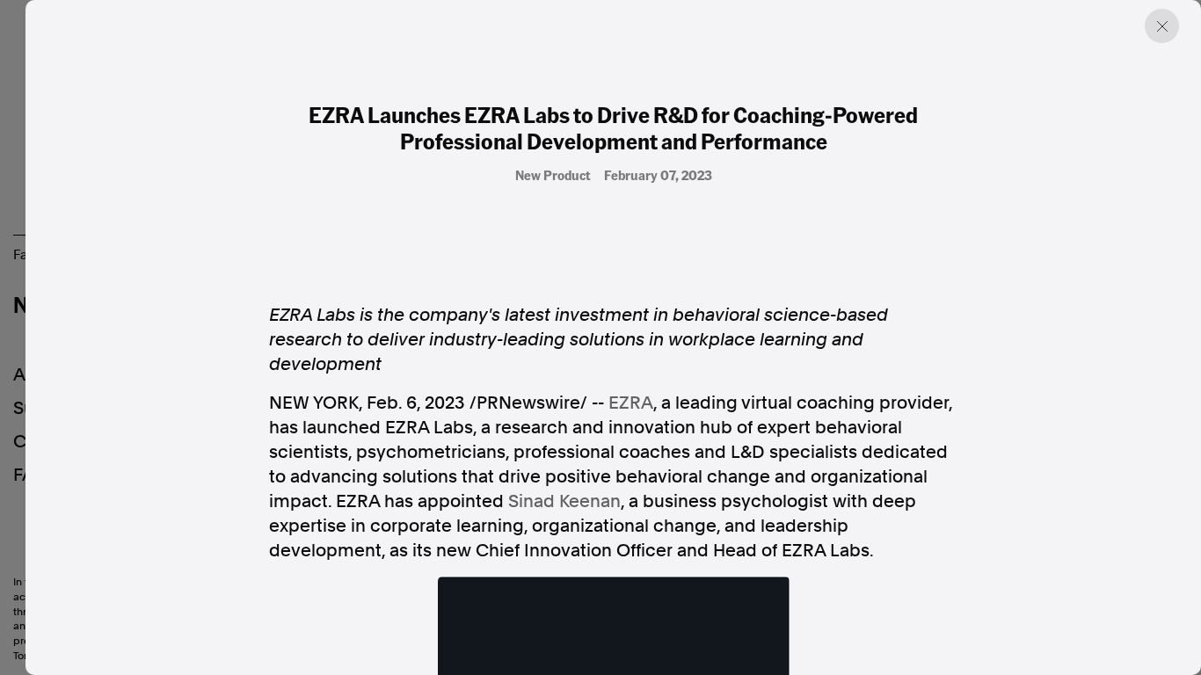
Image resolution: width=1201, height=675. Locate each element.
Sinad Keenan (564, 501)
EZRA (630, 402)
